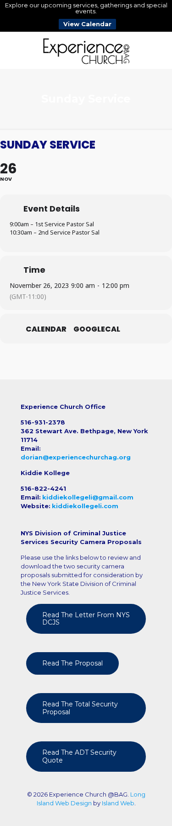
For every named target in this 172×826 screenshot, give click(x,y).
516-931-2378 (43, 422)
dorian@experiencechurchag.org (76, 457)
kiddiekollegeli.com (85, 506)
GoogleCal (96, 329)
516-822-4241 (43, 488)
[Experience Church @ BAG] (86, 50)
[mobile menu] (159, 50)
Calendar (46, 329)
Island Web (118, 803)
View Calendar (87, 24)
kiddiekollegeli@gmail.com (87, 497)
